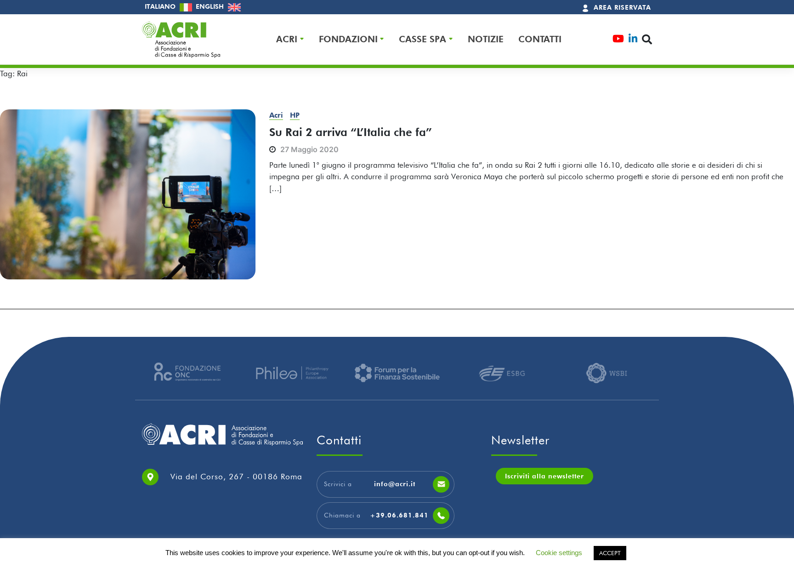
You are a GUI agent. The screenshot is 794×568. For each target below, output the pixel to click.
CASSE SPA (422, 39)
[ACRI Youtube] (618, 39)
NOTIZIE (486, 39)
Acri (276, 115)
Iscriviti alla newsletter (544, 476)
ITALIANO (161, 6)
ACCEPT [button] (610, 553)
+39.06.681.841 (399, 515)
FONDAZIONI (348, 39)
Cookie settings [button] (559, 553)
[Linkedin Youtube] (633, 39)
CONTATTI (539, 39)
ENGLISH (211, 6)
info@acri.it (394, 484)
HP (295, 115)
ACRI (286, 39)
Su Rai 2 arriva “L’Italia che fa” (350, 132)
